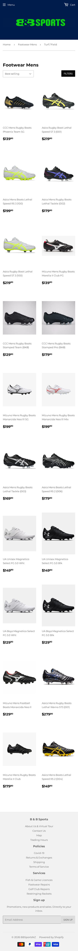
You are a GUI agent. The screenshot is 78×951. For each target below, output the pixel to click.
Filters (68, 73)
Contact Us (39, 830)
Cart (72, 4)
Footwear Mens (27, 44)
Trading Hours (39, 839)
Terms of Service (39, 866)
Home (7, 44)
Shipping (39, 862)
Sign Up (68, 919)
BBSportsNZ (28, 937)
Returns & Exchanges (39, 857)
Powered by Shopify (51, 937)
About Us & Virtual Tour (39, 826)
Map (39, 835)
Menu (11, 4)
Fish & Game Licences (39, 879)
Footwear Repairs (39, 884)
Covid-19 (39, 852)
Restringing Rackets (39, 893)
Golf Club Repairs (39, 889)
